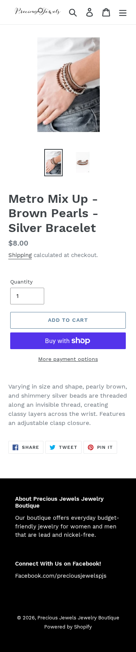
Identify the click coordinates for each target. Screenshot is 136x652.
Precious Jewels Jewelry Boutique (78, 618)
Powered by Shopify (68, 627)
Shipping (20, 255)
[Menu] (122, 12)
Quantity (21, 282)
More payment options (68, 359)
